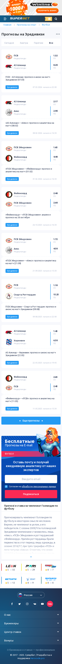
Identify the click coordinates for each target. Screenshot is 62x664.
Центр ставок (12, 631)
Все (51, 43)
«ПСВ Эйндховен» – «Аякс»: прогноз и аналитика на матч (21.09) (31, 261)
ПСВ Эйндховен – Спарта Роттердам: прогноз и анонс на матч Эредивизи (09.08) (31, 308)
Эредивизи (12, 87)
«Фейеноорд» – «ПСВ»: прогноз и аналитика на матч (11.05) (30, 399)
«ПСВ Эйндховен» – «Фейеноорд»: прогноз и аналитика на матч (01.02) (29, 170)
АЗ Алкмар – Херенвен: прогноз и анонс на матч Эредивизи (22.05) (31, 353)
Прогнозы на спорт (26, 25)
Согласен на (15, 486)
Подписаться (31, 494)
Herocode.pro (37, 658)
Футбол (46, 25)
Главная (7, 25)
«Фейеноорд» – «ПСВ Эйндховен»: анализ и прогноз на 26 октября (28, 216)
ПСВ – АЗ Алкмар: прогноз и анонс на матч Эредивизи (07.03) (28, 78)
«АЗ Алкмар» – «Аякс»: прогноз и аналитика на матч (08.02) (30, 124)
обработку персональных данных (39, 486)
